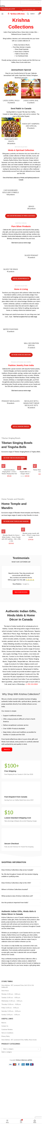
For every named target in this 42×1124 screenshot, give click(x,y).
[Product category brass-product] (31, 197)
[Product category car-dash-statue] (10, 190)
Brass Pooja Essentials (21, 49)
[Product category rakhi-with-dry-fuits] (11, 132)
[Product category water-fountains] (10, 327)
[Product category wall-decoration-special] (31, 335)
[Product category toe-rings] (10, 260)
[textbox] (6, 1052)
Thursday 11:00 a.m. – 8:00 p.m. (11, 1004)
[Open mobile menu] (2, 14)
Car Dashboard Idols (22, 56)
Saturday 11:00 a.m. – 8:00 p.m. (11, 1011)
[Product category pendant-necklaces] (10, 400)
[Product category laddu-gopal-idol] (31, 92)
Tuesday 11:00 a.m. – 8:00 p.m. (10, 997)
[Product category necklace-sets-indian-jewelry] (31, 402)
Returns (3, 1022)
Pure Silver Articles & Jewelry (22, 47)
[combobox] (6, 1052)
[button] (3, 466)
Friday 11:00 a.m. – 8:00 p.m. (10, 1008)
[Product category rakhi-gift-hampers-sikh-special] (31, 124)
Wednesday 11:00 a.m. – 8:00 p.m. (11, 1001)
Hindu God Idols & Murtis (22, 45)
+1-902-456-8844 (31, 684)
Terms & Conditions (7, 1033)
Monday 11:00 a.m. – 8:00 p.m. (10, 994)
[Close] (2, 2)
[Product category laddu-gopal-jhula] (11, 92)
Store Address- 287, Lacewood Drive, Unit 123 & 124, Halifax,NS (17, 986)
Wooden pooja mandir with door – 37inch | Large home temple (30, 535)
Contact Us (4, 1026)
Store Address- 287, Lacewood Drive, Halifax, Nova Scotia (19, 1040)
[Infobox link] (21, 769)
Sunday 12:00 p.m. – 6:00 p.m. (10, 1014)
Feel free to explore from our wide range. (25, 316)
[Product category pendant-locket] (31, 253)
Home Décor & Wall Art (22, 51)
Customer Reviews (7, 1029)
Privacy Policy (5, 1036)
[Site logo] (16, 13)
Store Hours (5, 990)
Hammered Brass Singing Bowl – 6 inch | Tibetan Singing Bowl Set (9, 471)
